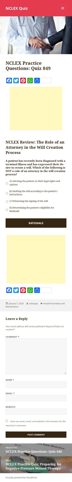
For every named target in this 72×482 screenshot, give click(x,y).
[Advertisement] (36, 108)
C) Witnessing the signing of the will (28, 201)
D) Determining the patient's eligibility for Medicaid (31, 209)
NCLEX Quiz (17, 8)
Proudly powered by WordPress (21, 477)
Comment (12, 336)
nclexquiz (33, 303)
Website (10, 406)
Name (10, 379)
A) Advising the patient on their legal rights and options (34, 182)
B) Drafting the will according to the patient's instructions (33, 193)
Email (10, 393)
